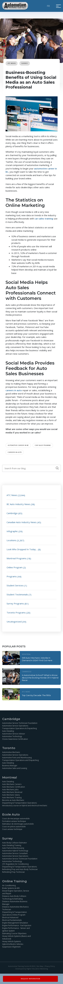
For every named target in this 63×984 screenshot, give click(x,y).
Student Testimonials (17, 594)
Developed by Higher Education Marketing (31, 969)
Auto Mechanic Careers (11, 784)
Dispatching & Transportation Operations (19, 803)
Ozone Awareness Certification (15, 739)
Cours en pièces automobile (14, 826)
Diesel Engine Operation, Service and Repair (15, 892)
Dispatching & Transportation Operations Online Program (14, 913)
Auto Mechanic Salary (11, 795)
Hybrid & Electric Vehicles (12, 944)
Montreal (26, 654)
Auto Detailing (8, 731)
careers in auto (14, 390)
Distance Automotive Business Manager (14, 902)
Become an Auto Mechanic (13, 800)
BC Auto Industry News (18, 504)
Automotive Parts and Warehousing (17, 757)
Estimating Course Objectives (14, 933)
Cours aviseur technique (12, 829)
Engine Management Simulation (15, 923)
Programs (12, 576)
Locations (11, 540)
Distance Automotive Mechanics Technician (15, 908)
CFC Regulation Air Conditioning (15, 864)
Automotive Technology (12, 736)
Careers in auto (15, 452)
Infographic (12, 531)
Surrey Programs (15, 603)
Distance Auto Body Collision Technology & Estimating (14, 897)
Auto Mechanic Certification (13, 787)
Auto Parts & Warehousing (13, 848)
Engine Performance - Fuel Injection (16, 925)
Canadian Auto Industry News (21, 522)
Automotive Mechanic (11, 752)
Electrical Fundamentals (12, 920)
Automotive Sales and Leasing (14, 768)
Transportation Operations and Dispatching (20, 760)
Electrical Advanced (10, 917)
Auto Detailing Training (11, 845)
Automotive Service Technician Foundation (19, 723)
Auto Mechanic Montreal (12, 792)
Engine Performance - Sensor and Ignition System (16, 929)
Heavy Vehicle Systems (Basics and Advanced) (16, 937)
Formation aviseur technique (14, 821)
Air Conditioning (9, 885)
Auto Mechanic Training (12, 797)
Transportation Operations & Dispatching (19, 728)
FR (48, 5)
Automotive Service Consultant (15, 853)
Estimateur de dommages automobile (18, 824)
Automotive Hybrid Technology (15, 850)
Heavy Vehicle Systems (11, 941)
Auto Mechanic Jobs (10, 789)
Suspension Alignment (11, 947)
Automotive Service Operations (15, 725)
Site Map (39, 966)
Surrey (24, 63)
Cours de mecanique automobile (16, 818)
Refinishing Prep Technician (13, 872)
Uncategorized (14, 621)
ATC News (12, 63)
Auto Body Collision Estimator (14, 842)
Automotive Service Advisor (13, 733)
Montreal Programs (16, 558)
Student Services (15, 585)
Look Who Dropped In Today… (22, 549)
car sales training (44, 218)
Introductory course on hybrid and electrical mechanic (24, 805)
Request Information (30, 979)
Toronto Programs (16, 612)
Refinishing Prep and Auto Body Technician (20, 869)
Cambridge (12, 513)
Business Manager (9, 765)
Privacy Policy (50, 966)
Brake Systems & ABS (11, 888)
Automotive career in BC (18, 445)
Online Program (14, 567)
